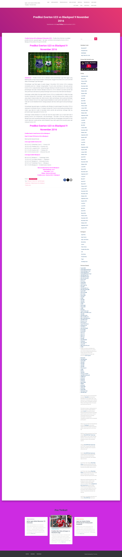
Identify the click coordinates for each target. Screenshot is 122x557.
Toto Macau (83, 326)
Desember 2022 (84, 110)
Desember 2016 (84, 191)
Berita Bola (86, 5)
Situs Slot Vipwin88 (84, 278)
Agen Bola (80, 2)
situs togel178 (83, 342)
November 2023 (84, 88)
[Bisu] (93, 69)
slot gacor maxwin (84, 373)
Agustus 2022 (84, 117)
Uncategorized (84, 261)
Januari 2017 (84, 188)
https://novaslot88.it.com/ (86, 312)
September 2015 (84, 225)
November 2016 (84, 193)
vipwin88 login (84, 392)
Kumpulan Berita (54, 2)
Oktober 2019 (84, 154)
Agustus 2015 (84, 227)
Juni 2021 (83, 142)
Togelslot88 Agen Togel (85, 270)
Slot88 (82, 298)
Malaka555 (83, 357)
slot (82, 251)
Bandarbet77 (84, 48)
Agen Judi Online (72, 2)
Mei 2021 (83, 144)
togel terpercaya (84, 390)
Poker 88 (86, 397)
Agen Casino (93, 2)
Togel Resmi (83, 283)
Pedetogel (83, 341)
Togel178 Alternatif (84, 311)
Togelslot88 (83, 268)
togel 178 (82, 332)
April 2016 (83, 210)
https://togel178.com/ (85, 345)
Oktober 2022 (84, 112)
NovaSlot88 (83, 329)
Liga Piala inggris (41, 181)
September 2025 (84, 76)
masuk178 (83, 344)
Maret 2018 (83, 169)
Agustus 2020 (84, 149)
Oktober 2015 (84, 222)
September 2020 (84, 147)
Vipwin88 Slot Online (85, 276)
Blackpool (30, 181)
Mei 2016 (83, 208)
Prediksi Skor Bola (63, 2)
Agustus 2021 (84, 137)
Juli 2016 (83, 203)
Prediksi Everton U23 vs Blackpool (38, 183)
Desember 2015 (84, 218)
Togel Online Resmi (85, 323)
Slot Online (76, 5)
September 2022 (84, 115)
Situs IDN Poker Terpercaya (89, 434)
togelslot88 (83, 290)
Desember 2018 (84, 161)
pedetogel (83, 377)
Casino (82, 244)
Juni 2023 (83, 95)
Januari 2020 (84, 152)
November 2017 (84, 171)
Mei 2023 (83, 98)
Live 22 (84, 411)
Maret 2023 (83, 103)
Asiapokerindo (84, 50)
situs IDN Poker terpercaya (89, 444)
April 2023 (83, 100)
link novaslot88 (84, 292)
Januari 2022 (84, 127)
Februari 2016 (84, 215)
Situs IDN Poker (87, 497)
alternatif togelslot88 (85, 289)
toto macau (83, 293)
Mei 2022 (83, 125)
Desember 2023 (84, 86)
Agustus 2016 (84, 200)
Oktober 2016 (84, 196)
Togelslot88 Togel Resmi (86, 269)
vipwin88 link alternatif (85, 375)
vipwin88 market (84, 315)
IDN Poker (83, 336)
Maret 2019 (83, 159)
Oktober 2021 (84, 132)
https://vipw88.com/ (85, 316)
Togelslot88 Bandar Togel (86, 273)
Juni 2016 (83, 205)
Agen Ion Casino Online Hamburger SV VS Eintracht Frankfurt (84, 522)
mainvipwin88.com (84, 288)
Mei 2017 (83, 178)
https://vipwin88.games (85, 318)
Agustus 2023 (84, 93)
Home (48, 2)
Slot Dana (83, 309)
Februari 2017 (84, 186)
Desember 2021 (84, 130)
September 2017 (84, 174)
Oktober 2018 (84, 164)
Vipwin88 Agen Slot (85, 275)
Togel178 (82, 302)
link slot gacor (84, 322)
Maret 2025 (83, 78)
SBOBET (82, 383)
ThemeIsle (95, 554)
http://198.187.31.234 (85, 55)
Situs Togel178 (84, 285)
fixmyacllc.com (84, 321)
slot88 (82, 308)
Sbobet (82, 370)
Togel (81, 5)
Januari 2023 (84, 108)
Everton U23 (34, 181)
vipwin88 (82, 313)
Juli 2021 (83, 139)
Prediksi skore (28, 185)
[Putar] (82, 69)
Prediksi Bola (27, 183)
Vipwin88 (82, 286)
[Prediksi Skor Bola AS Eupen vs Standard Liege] (61, 520)
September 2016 (84, 198)
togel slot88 (83, 382)
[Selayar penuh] (95, 69)
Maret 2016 (83, 213)
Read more (33, 533)
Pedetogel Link (84, 325)
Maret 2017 (83, 183)
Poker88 (82, 338)
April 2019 (83, 156)
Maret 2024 (83, 83)
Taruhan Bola (86, 2)
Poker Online (93, 5)
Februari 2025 (84, 81)
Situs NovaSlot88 (84, 328)
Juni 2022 (83, 122)
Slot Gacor (83, 280)
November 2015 (84, 220)
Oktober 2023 (84, 91)
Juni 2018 (83, 166)
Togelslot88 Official (85, 272)
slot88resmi (83, 376)
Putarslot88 (83, 295)
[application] (89, 66)
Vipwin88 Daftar (84, 339)
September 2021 (84, 135)
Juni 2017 (83, 176)
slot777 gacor (88, 355)
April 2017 (83, 181)
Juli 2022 (83, 120)
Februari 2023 (84, 105)
